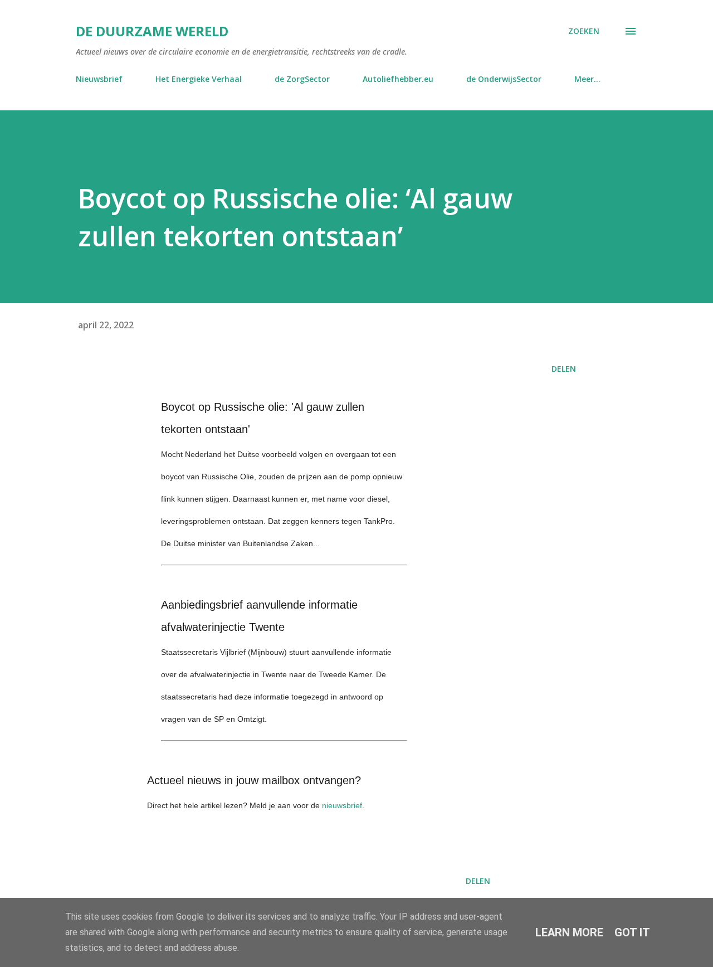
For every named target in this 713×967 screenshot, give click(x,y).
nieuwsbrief (342, 805)
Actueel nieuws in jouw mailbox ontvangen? (254, 780)
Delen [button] (563, 368)
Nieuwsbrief (99, 79)
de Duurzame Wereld (152, 31)
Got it (632, 932)
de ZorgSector (302, 79)
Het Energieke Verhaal (198, 79)
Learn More (569, 932)
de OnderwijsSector (503, 79)
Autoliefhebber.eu (398, 79)
